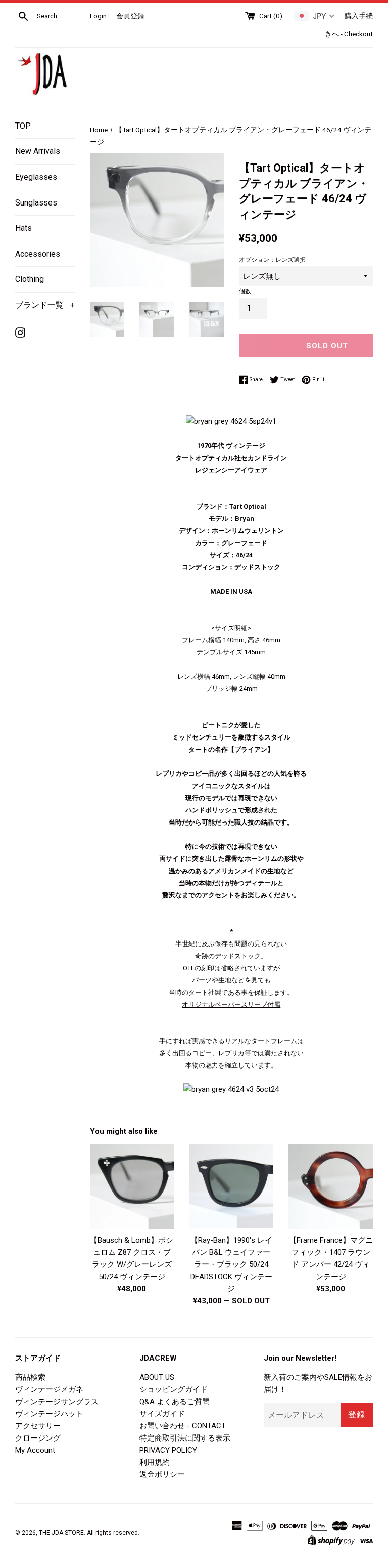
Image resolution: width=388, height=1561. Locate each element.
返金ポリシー (162, 1474)
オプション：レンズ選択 (272, 259)
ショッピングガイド (173, 1389)
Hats (23, 228)
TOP (23, 126)
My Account (35, 1450)
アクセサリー (38, 1425)
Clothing (29, 279)
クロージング (38, 1438)
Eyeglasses (36, 177)
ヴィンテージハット (49, 1413)
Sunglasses (36, 203)
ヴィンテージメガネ (49, 1389)
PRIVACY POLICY (168, 1450)
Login (98, 16)
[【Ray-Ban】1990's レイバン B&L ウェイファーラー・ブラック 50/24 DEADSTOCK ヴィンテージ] (231, 1186)
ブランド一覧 (45, 305)
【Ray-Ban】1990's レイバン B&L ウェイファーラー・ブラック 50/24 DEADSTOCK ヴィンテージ (231, 1264)
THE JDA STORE (61, 1532)
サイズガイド (162, 1413)
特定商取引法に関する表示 (184, 1438)
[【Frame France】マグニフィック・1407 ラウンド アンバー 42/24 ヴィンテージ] (330, 1186)
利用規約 (154, 1462)
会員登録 (130, 16)
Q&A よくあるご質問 (174, 1401)
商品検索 (30, 1377)
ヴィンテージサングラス (57, 1401)
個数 (245, 291)
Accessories (37, 254)
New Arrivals (37, 151)
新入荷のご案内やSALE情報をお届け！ (318, 1383)
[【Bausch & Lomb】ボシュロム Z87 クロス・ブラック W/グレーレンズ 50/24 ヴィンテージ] (132, 1186)
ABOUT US (156, 1377)
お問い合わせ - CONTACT (182, 1425)
